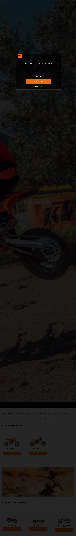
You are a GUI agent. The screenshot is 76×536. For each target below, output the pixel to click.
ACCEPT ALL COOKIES (38, 81)
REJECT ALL (38, 76)
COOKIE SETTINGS (38, 86)
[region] (38, 71)
